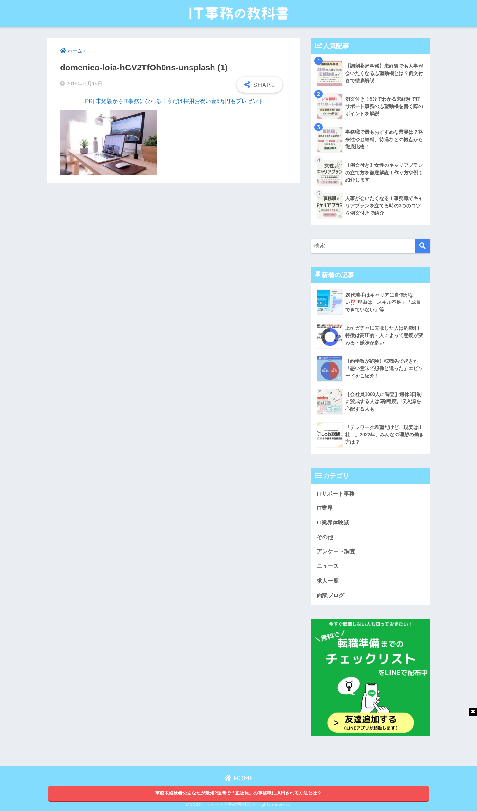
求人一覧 (328, 581)
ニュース (328, 566)
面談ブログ (330, 595)
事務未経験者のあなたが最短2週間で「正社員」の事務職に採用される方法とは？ (238, 792)
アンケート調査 (336, 551)
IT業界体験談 (333, 523)
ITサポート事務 (336, 494)
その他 (325, 537)
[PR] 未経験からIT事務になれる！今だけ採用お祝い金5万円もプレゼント (173, 101)
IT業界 (325, 508)
